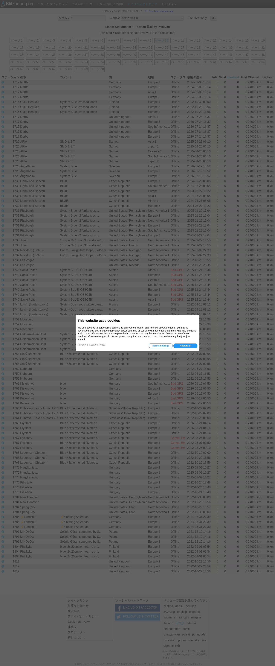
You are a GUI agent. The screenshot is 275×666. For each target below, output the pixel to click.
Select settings (160, 345)
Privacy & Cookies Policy (91, 344)
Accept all (185, 345)
